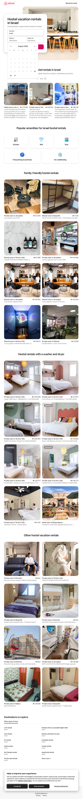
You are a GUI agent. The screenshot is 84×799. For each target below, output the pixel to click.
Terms (45, 795)
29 (35, 71)
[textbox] (16, 40)
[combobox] (25, 33)
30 (11, 75)
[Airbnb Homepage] (9, 3)
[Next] (45, 78)
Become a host (71, 3)
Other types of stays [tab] (11, 721)
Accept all (17, 786)
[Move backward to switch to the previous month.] (11, 46)
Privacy (38, 795)
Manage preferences (61, 786)
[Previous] (37, 78)
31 (15, 75)
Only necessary (39, 786)
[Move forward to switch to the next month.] (34, 46)
